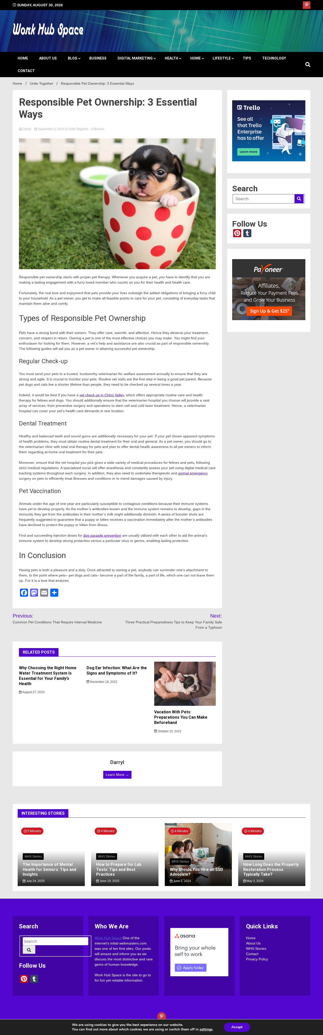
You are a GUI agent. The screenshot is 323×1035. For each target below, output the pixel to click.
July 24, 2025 (35, 881)
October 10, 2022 (169, 731)
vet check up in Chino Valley (101, 395)
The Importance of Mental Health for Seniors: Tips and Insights (49, 869)
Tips (247, 58)
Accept (237, 1027)
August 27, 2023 (33, 692)
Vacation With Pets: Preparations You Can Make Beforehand (180, 717)
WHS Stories (33, 856)
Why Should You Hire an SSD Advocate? (196, 871)
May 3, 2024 (254, 881)
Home (23, 58)
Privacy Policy (257, 959)
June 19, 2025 (109, 881)
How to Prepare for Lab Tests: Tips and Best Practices (118, 869)
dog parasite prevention (102, 535)
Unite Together (78, 129)
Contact (26, 71)
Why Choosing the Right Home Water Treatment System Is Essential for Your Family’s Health (47, 675)
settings (206, 1029)
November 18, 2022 (103, 682)
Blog (72, 58)
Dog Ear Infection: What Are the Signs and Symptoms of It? (117, 670)
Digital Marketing (135, 58)
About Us (48, 58)
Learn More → (117, 775)
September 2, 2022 (51, 129)
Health (171, 58)
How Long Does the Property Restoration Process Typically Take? (271, 869)
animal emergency (193, 473)
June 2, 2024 (181, 881)
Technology (274, 58)
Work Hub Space (108, 938)
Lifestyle (222, 58)
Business (97, 58)
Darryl (27, 129)
